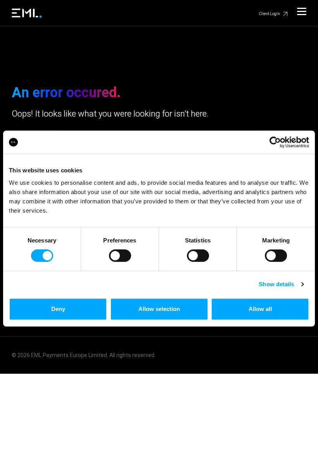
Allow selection (159, 309)
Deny (58, 309)
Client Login (269, 14)
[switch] (120, 255)
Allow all (260, 309)
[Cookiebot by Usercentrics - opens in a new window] (275, 142)
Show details (276, 284)
